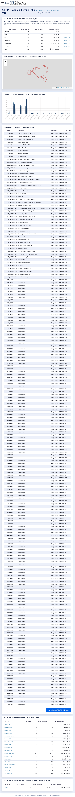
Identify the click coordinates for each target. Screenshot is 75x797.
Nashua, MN (7, 759)
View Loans (67, 32)
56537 (6, 787)
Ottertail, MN (7, 762)
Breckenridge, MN (9, 736)
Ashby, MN (7, 724)
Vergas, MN (7, 767)
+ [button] (5, 61)
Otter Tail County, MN (53, 10)
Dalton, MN (7, 739)
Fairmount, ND (8, 750)
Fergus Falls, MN (9, 753)
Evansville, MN (8, 747)
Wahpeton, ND (8, 773)
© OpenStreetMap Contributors (64, 87)
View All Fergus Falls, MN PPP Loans (58, 710)
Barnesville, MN (8, 727)
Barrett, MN (7, 730)
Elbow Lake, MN (8, 742)
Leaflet (54, 87)
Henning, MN (8, 756)
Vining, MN (7, 770)
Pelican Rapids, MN (9, 764)
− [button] (5, 64)
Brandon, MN (8, 733)
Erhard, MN (7, 744)
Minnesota (42, 10)
